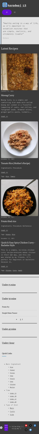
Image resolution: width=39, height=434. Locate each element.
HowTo (20, 270)
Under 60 (13, 402)
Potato (8, 234)
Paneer (12, 370)
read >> (4, 116)
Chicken (8, 270)
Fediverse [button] (6, 428)
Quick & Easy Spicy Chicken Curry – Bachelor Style (18, 244)
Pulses (12, 373)
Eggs (11, 382)
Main (12, 408)
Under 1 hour (8, 343)
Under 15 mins (9, 285)
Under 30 (13, 396)
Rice (7, 176)
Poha (11, 376)
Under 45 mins (9, 329)
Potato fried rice (8, 221)
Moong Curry (7, 95)
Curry (15, 270)
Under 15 (13, 393)
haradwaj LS (17, 5)
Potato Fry (5, 307)
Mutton (12, 387)
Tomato (12, 176)
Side (12, 415)
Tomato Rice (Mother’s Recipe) (15, 163)
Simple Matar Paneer (9, 313)
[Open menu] (15, 12)
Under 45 (13, 399)
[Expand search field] (7, 12)
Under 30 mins (9, 298)
